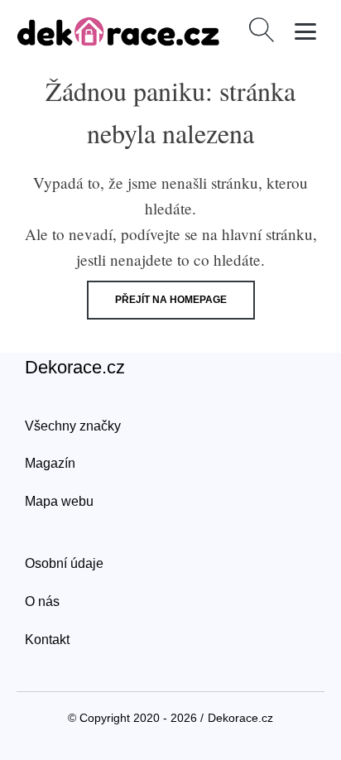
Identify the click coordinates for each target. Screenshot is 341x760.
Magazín (50, 463)
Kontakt (47, 640)
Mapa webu (59, 501)
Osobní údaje (64, 563)
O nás (42, 601)
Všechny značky (73, 426)
